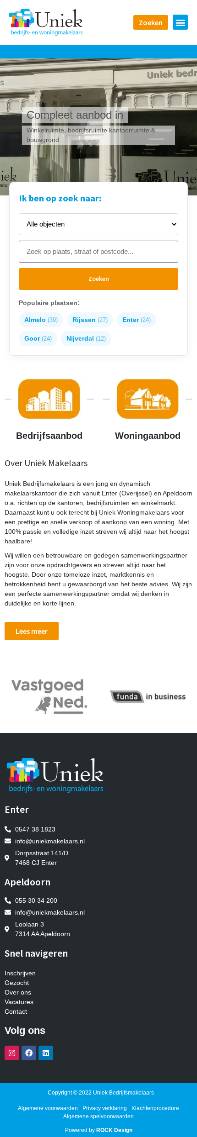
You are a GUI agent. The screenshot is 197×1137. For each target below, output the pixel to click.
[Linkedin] (45, 1053)
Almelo (41, 319)
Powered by (98, 1130)
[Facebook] (29, 1053)
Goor (38, 338)
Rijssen (90, 319)
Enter (136, 319)
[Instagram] (12, 1053)
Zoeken (98, 278)
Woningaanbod (148, 436)
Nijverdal (86, 338)
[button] (180, 22)
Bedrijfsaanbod (49, 436)
